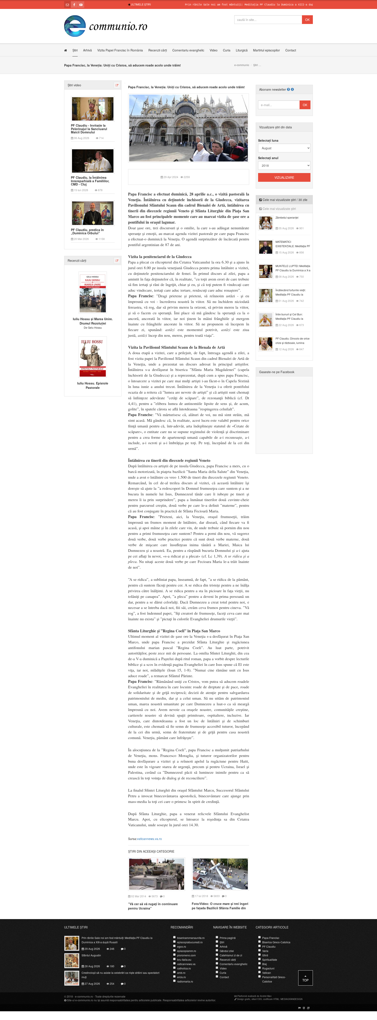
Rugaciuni (268, 968)
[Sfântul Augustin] (74, 960)
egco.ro (181, 946)
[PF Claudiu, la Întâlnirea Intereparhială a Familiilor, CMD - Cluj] (92, 160)
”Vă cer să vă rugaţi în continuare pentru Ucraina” (153, 906)
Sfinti (265, 955)
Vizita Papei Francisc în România (120, 50)
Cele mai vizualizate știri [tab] (279, 208)
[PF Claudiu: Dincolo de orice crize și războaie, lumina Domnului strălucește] (268, 343)
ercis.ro (181, 977)
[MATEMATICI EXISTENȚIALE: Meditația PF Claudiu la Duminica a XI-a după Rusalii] (268, 247)
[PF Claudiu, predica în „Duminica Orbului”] (92, 213)
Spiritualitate (269, 959)
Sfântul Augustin (91, 955)
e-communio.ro (84, 996)
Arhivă (87, 50)
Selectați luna (268, 140)
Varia (265, 951)
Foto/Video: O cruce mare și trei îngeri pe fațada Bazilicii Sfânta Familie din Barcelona (220, 908)
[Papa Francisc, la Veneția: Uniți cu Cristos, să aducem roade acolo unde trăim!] (188, 127)
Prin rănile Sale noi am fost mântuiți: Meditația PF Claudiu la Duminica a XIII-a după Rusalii (233, 4)
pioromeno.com (186, 955)
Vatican (266, 972)
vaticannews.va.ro (149, 838)
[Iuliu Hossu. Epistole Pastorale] (93, 356)
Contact (290, 50)
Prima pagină (228, 938)
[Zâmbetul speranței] (268, 222)
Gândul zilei (227, 951)
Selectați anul (268, 158)
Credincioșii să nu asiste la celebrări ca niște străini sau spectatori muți (120, 975)
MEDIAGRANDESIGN (291, 999)
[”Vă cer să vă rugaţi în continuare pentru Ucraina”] (156, 873)
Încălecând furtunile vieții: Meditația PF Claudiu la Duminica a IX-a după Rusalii (293, 294)
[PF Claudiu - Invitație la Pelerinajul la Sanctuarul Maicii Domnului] (92, 108)
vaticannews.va (186, 964)
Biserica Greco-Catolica (276, 942)
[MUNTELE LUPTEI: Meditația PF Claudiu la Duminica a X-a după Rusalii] (268, 271)
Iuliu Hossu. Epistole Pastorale (92, 385)
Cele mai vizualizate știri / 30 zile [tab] (284, 199)
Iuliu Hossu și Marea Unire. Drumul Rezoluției (93, 321)
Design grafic (243, 999)
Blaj (264, 964)
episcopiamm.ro (186, 951)
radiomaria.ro (185, 981)
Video (214, 50)
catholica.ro (184, 968)
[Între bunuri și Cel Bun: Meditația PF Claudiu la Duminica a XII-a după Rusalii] (268, 319)
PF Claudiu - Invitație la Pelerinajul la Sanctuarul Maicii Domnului (89, 129)
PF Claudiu (269, 946)
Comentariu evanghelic (188, 50)
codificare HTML (271, 999)
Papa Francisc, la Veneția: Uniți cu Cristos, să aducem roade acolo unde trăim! (186, 87)
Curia (226, 50)
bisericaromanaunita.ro (191, 938)
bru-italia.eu (184, 959)
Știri (75, 50)
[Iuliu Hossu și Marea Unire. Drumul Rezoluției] (93, 292)
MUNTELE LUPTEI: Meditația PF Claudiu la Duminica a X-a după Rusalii (293, 270)
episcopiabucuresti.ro (190, 942)
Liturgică (242, 50)
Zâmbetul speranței (287, 217)
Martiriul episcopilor (266, 50)
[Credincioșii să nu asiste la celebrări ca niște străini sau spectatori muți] (74, 977)
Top (305, 980)
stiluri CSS (257, 999)
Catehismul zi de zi (231, 955)
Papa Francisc (270, 938)
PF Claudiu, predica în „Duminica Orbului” (87, 231)
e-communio (241, 65)
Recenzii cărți (157, 50)
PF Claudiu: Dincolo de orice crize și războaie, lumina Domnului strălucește (293, 343)
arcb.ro (181, 972)
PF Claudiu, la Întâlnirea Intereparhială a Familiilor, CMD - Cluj (90, 181)
